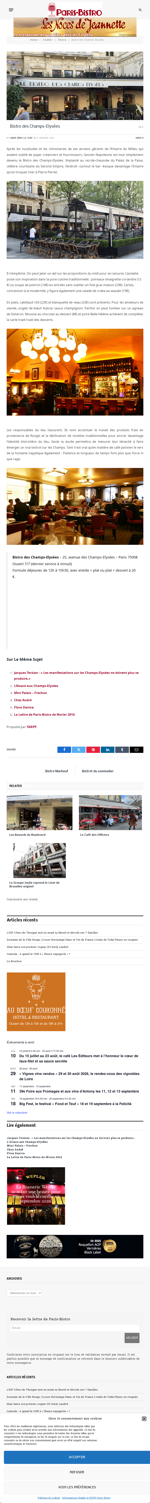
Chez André (23, 700)
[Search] (139, 9)
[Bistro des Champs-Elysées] (75, 86)
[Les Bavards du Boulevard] (39, 812)
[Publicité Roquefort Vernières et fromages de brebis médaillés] (75, 1246)
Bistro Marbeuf (56, 771)
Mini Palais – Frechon (30, 693)
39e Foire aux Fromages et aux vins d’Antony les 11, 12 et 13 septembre (79, 1091)
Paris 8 (139, 138)
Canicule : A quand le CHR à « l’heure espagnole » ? (38, 954)
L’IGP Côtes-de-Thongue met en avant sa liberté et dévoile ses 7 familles (52, 933)
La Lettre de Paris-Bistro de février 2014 (44, 714)
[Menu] (11, 9)
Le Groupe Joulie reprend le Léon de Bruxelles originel (34, 884)
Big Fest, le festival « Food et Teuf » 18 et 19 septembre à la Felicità (75, 1103)
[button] (144, 1419)
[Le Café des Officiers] (110, 812)
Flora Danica (24, 707)
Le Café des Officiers (94, 835)
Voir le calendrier (17, 1112)
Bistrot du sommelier (98, 771)
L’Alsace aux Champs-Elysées (36, 686)
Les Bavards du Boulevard (27, 835)
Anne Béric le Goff (21, 138)
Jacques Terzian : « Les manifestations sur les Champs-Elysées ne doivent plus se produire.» (71, 1138)
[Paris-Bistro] (75, 10)
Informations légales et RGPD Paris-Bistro (86, 1498)
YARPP (32, 727)
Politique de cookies (49, 1498)
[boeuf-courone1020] (36, 1030)
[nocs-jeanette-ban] (75, 36)
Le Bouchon (14, 961)
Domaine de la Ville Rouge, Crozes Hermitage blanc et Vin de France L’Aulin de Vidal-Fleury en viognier (72, 940)
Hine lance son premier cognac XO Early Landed (37, 947)
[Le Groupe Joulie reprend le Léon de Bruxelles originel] (39, 860)
